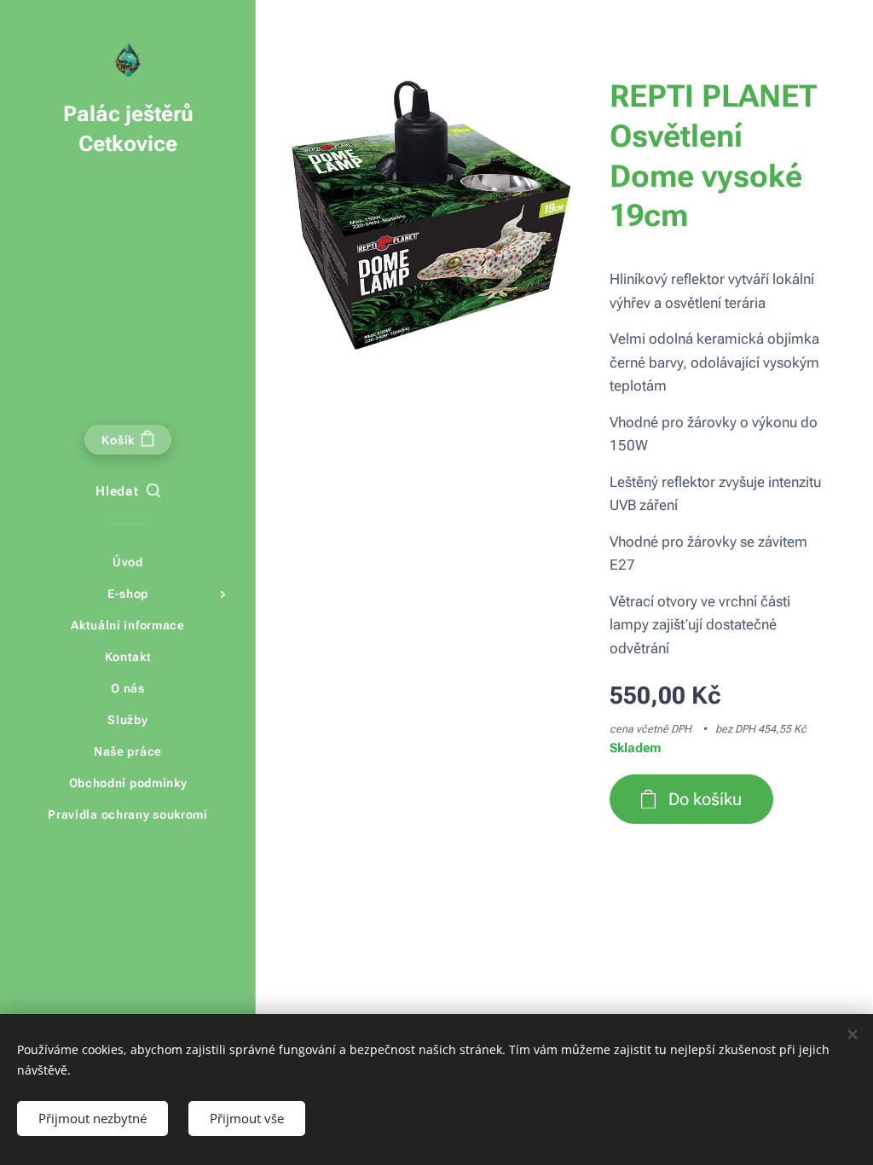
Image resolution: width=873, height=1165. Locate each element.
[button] (127, 492)
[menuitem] (128, 562)
